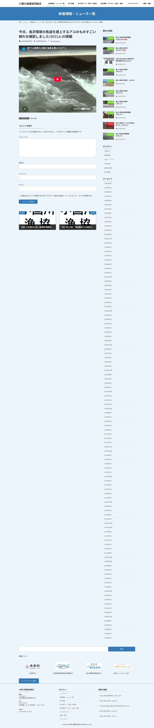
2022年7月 (107, 324)
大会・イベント (109, 159)
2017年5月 (107, 442)
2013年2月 (107, 498)
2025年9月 (107, 209)
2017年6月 (107, 438)
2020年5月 (107, 387)
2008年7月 (107, 625)
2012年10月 (108, 502)
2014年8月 (107, 455)
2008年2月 (107, 638)
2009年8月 (107, 595)
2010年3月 (107, 583)
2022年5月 (107, 332)
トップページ (63, 693)
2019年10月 (108, 392)
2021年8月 (107, 353)
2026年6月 (107, 192)
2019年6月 (107, 400)
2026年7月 (107, 188)
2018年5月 (107, 425)
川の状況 (107, 164)
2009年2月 (107, 612)
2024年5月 (107, 264)
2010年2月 (107, 587)
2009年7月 (107, 600)
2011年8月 (107, 532)
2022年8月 (107, 319)
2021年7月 (107, 358)
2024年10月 (108, 243)
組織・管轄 (63, 715)
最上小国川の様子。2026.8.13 (108, 711)
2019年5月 (107, 404)
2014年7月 (107, 459)
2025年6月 (107, 222)
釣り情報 (107, 172)
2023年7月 (107, 290)
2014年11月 (108, 447)
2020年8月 (107, 374)
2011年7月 (107, 536)
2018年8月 (107, 413)
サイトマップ (63, 719)
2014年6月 (107, 464)
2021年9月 (107, 349)
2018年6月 (107, 421)
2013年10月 (108, 476)
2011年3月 (107, 549)
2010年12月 (108, 557)
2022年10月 (108, 311)
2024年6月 (107, 260)
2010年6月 (107, 574)
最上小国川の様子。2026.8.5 (125, 80)
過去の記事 (33, 118)
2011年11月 (108, 523)
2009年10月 (108, 591)
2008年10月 (108, 617)
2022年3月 (107, 340)
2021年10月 (108, 345)
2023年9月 (107, 281)
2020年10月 (108, 370)
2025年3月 (107, 234)
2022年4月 (107, 336)
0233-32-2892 (23, 703)
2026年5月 (107, 196)
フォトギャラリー (65, 712)
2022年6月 (107, 328)
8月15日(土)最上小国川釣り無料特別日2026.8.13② (114, 706)
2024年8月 (107, 251)
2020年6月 (107, 383)
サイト (21, 185)
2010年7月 (107, 570)
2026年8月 (107, 183)
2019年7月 (107, 396)
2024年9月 (107, 247)
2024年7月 (107, 256)
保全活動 (107, 155)
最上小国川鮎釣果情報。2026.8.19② (110, 695)
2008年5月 (107, 633)
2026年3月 (107, 205)
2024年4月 (107, 268)
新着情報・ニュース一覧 (67, 697)
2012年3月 (107, 519)
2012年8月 (107, 506)
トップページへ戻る (28, 681)
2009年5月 (107, 608)
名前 (21, 163)
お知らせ (107, 151)
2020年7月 (107, 379)
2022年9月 (107, 315)
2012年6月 (107, 515)
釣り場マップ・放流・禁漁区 (68, 704)
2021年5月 (107, 366)
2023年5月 (107, 298)
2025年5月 (107, 226)
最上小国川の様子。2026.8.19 (122, 49)
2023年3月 (107, 307)
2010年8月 (107, 566)
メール (22, 174)
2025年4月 (107, 230)
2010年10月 (108, 561)
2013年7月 (107, 485)
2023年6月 (107, 294)
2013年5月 (107, 493)
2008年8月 (107, 621)
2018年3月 (107, 430)
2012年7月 (107, 510)
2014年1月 (107, 472)
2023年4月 (107, 302)
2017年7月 (107, 434)
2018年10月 (108, 408)
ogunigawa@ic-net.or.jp (25, 711)
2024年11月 (108, 239)
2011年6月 (107, 540)
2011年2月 (107, 553)
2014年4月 (107, 468)
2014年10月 (108, 451)
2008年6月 (107, 629)
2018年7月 (107, 417)
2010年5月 (107, 578)
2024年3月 (107, 273)
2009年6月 (107, 604)
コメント (23, 137)
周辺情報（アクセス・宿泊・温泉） (70, 708)
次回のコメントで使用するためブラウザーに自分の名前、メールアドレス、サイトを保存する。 (57, 196)
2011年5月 (107, 544)
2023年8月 (107, 285)
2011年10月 (108, 527)
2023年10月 (108, 277)
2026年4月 (107, 200)
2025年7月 (107, 217)
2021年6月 (107, 362)
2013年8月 (107, 481)
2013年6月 (107, 489)
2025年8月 (107, 213)
